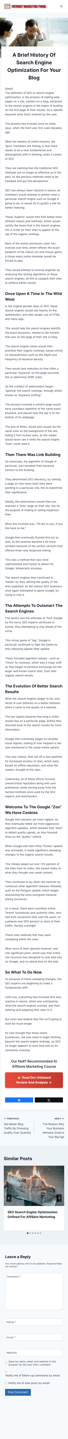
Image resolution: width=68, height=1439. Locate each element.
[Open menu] (61, 6)
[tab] (27, 1233)
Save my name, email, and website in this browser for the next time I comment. (32, 1363)
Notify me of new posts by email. (29, 1383)
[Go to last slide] (8, 1198)
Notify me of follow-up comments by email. (33, 1375)
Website (11, 1352)
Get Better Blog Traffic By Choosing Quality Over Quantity (17, 1125)
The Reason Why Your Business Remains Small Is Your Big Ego (53, 1127)
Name (11, 1322)
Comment (13, 1276)
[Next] (59, 1198)
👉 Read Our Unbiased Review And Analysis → (34, 1080)
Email (10, 1337)
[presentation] (34, 1186)
